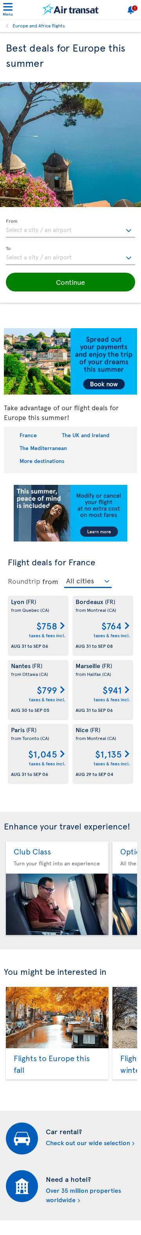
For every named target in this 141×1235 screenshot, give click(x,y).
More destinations (42, 461)
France (28, 435)
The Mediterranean (43, 448)
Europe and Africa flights (39, 25)
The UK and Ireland (85, 435)
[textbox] (70, 228)
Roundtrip (24, 581)
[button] (70, 282)
